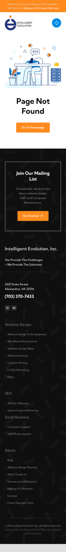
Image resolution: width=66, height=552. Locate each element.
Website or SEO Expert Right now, (41, 8)
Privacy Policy (12, 529)
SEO (8, 393)
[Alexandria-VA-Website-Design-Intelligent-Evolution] (18, 16)
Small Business (17, 417)
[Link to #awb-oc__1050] (56, 23)
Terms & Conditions (51, 529)
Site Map (36, 533)
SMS (28, 533)
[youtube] (14, 307)
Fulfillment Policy (30, 529)
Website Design (18, 324)
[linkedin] (7, 307)
